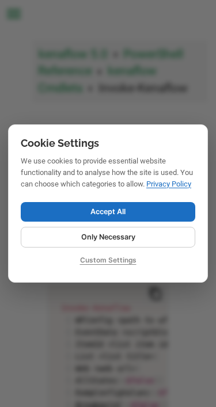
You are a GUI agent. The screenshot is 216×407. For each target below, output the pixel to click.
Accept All (108, 211)
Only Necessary (108, 237)
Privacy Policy (168, 184)
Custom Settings (108, 260)
